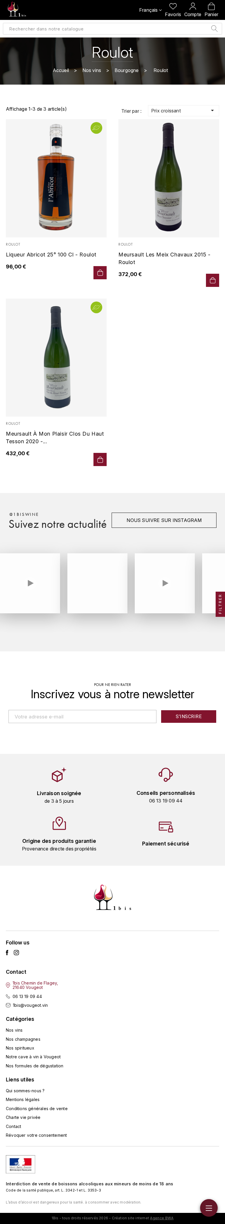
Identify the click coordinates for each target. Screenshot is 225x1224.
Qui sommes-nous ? (25, 1090)
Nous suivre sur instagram (164, 520)
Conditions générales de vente (37, 1108)
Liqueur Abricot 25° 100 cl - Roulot (51, 254)
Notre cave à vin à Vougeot (33, 1056)
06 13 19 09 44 (27, 996)
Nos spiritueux (20, 1048)
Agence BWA (161, 1218)
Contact (13, 1126)
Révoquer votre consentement (36, 1135)
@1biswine (24, 514)
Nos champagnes (23, 1039)
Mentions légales (23, 1099)
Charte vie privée (23, 1117)
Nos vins (14, 1030)
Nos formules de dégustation (34, 1066)
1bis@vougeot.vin (30, 1005)
